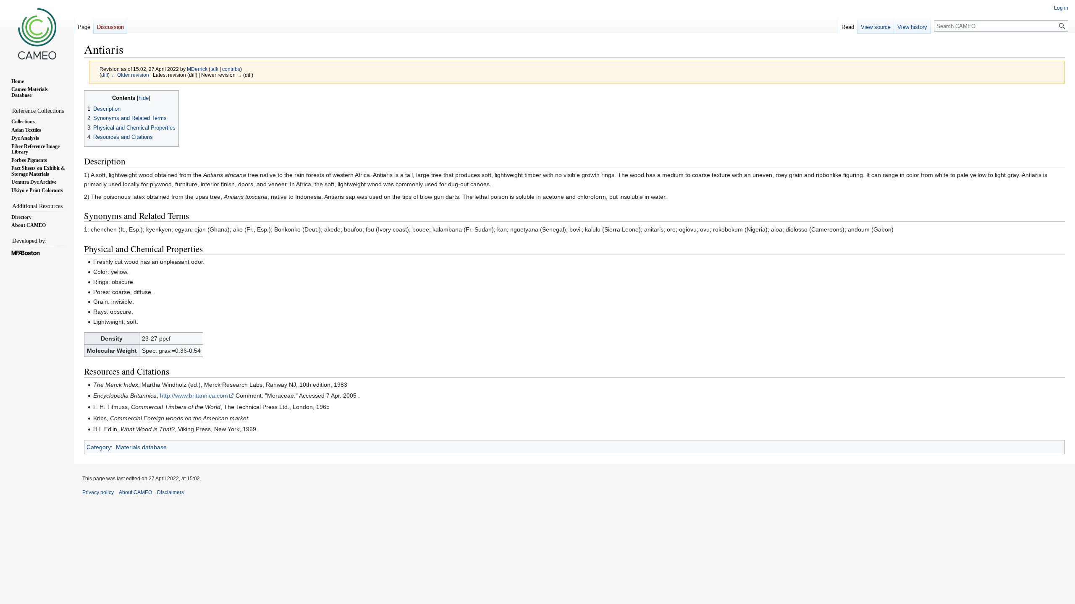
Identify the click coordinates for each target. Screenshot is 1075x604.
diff (104, 75)
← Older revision (130, 75)
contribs (231, 69)
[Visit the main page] (37, 33)
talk (214, 69)
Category (99, 447)
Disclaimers (170, 492)
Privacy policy (98, 492)
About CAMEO (135, 492)
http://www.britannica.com (194, 395)
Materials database (141, 447)
